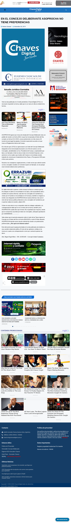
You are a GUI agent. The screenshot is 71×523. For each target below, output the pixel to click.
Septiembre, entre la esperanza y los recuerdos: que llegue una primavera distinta (17, 465)
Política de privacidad (44, 428)
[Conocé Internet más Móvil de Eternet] (58, 102)
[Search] (66, 10)
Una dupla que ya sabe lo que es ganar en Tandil (13, 473)
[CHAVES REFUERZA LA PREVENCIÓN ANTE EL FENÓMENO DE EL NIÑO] (35, 308)
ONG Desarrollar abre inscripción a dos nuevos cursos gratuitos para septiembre (12, 319)
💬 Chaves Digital (62, 519)
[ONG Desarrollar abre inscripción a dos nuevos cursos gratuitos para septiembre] (12, 308)
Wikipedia (65, 437)
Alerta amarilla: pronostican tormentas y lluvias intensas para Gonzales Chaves (17, 477)
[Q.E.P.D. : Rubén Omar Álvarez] (58, 37)
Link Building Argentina (14, 456)
